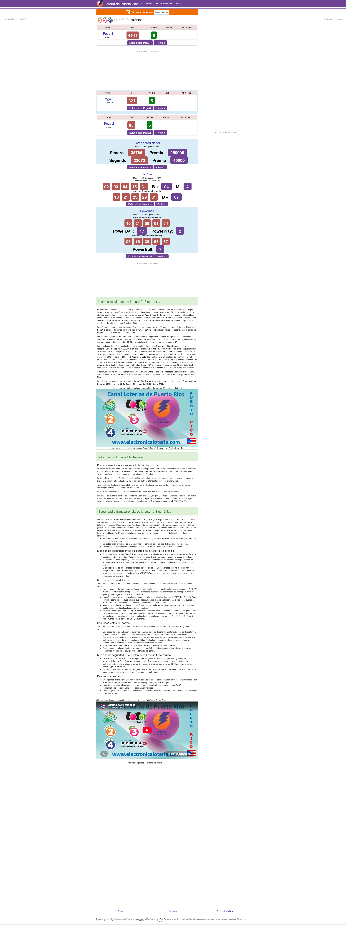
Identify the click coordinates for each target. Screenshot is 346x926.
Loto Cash (147, 174)
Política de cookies (225, 911)
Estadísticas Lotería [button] (140, 167)
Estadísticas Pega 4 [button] (140, 42)
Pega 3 (109, 98)
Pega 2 (109, 123)
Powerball (147, 210)
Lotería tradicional (147, 142)
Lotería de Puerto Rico (121, 3)
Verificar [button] (161, 204)
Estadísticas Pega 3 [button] (140, 108)
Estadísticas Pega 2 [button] (140, 132)
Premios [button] (160, 42)
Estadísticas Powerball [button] (140, 256)
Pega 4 (108, 33)
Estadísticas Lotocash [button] (140, 204)
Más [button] (178, 3)
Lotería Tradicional (164, 3)
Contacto (173, 911)
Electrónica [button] (146, 3)
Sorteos (121, 911)
